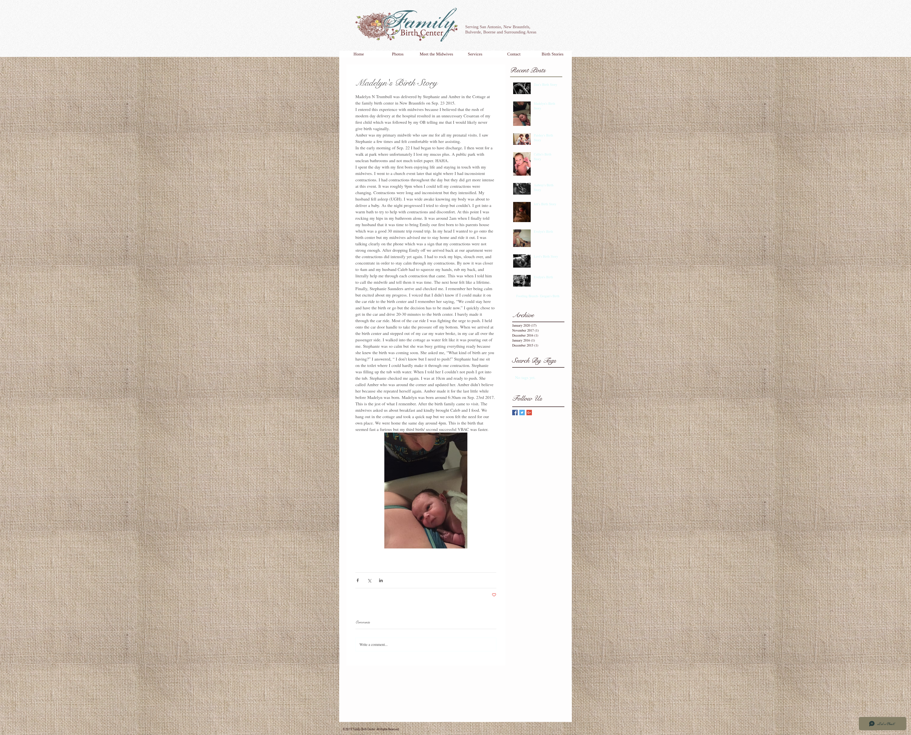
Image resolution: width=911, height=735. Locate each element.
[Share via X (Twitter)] (369, 580)
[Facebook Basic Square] (515, 412)
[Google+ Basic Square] (529, 412)
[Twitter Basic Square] (522, 412)
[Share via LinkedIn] (381, 580)
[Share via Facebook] (357, 580)
